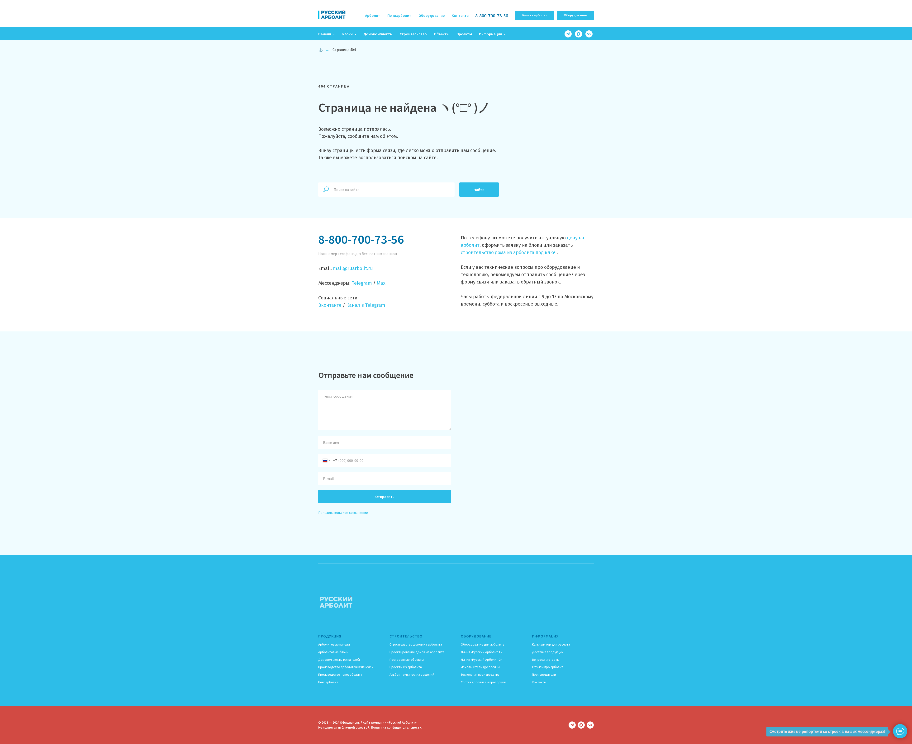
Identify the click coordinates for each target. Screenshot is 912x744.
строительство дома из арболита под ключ (509, 252)
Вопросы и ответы (545, 659)
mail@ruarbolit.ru (353, 268)
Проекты (464, 34)
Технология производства (480, 674)
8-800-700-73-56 (491, 16)
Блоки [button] (347, 34)
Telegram (362, 283)
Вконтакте (330, 305)
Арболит (372, 15)
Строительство (413, 34)
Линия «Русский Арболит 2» (481, 659)
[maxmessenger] (578, 33)
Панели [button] (325, 34)
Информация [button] (491, 34)
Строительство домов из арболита (416, 644)
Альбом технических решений (412, 674)
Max (381, 283)
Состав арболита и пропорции (483, 682)
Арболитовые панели (334, 644)
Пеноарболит (399, 15)
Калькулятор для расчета (551, 644)
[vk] (589, 33)
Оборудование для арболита (482, 644)
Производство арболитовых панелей (346, 667)
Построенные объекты (407, 659)
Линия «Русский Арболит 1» (481, 652)
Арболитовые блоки (333, 652)
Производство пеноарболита (340, 674)
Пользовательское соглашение (343, 513)
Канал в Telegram (365, 305)
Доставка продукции (548, 652)
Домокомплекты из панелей (339, 659)
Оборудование (431, 15)
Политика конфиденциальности (396, 727)
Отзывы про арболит (547, 667)
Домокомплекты (378, 34)
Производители (544, 674)
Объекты (441, 34)
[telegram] (568, 33)
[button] (534, 15)
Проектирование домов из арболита (417, 652)
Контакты (460, 15)
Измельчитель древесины (480, 667)
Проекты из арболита (406, 667)
